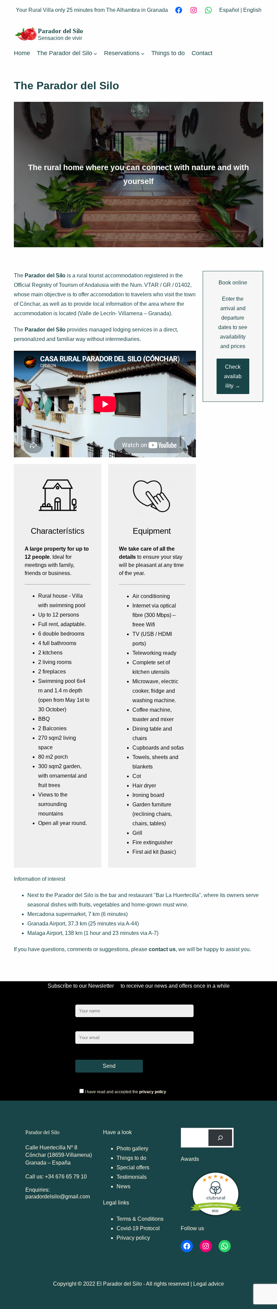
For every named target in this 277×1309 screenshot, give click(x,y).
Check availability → (233, 376)
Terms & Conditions (140, 1219)
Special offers (133, 1167)
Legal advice (208, 1284)
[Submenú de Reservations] (143, 53)
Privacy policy (133, 1238)
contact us (162, 949)
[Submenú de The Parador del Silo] (95, 53)
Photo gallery (132, 1148)
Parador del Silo (60, 31)
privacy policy (152, 1091)
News (123, 1186)
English (252, 10)
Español (229, 10)
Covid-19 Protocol (138, 1228)
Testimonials (132, 1177)
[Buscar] (220, 1137)
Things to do (131, 1158)
